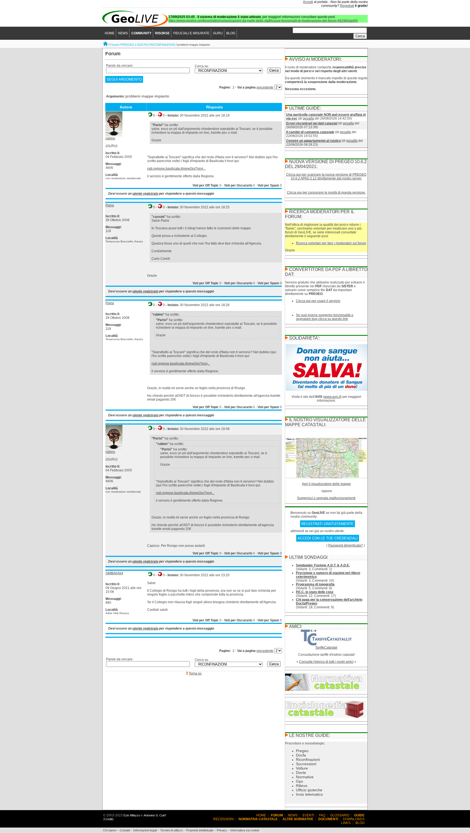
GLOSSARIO (339, 815)
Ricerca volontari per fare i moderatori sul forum (331, 243)
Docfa (301, 755)
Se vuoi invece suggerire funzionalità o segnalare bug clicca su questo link (324, 317)
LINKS (346, 823)
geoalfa (308, 118)
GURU (218, 33)
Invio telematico (309, 794)
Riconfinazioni (308, 759)
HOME (110, 33)
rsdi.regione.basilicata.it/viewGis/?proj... (176, 168)
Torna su (195, 673)
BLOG (230, 33)
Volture (302, 768)
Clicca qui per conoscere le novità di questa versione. (326, 192)
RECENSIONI (223, 819)
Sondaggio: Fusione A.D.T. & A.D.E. (323, 565)
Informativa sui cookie (244, 830)
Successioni (306, 764)
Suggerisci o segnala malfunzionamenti (326, 498)
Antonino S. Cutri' (155, 815)
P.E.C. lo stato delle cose (314, 592)
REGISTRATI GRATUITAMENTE (327, 524)
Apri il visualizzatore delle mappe (326, 484)
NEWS (123, 33)
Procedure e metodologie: (305, 743)
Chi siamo (109, 830)
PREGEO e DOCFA (134, 44)
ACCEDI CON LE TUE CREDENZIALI (328, 538)
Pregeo (302, 751)
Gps (299, 781)
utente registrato (145, 194)
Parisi (110, 205)
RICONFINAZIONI (162, 44)
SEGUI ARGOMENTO (124, 79)
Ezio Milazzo (131, 815)
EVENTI (308, 815)
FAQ (322, 815)
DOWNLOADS (353, 819)
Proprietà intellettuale (199, 830)
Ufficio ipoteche (309, 790)
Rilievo (301, 785)
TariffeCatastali (326, 647)
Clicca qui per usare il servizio (318, 301)
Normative (305, 777)
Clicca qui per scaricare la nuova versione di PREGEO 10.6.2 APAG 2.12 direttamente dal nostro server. (326, 176)
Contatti (125, 830)
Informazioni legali (145, 830)
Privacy (222, 830)
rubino (110, 138)
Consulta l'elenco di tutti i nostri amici (326, 662)
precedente (264, 87)
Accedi (308, 2)
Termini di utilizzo (171, 830)
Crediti (108, 819)
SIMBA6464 (114, 573)
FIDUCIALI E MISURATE (191, 33)
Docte (301, 772)
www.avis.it (332, 397)
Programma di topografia (315, 584)
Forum (114, 44)
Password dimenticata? (345, 545)
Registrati (347, 6)
